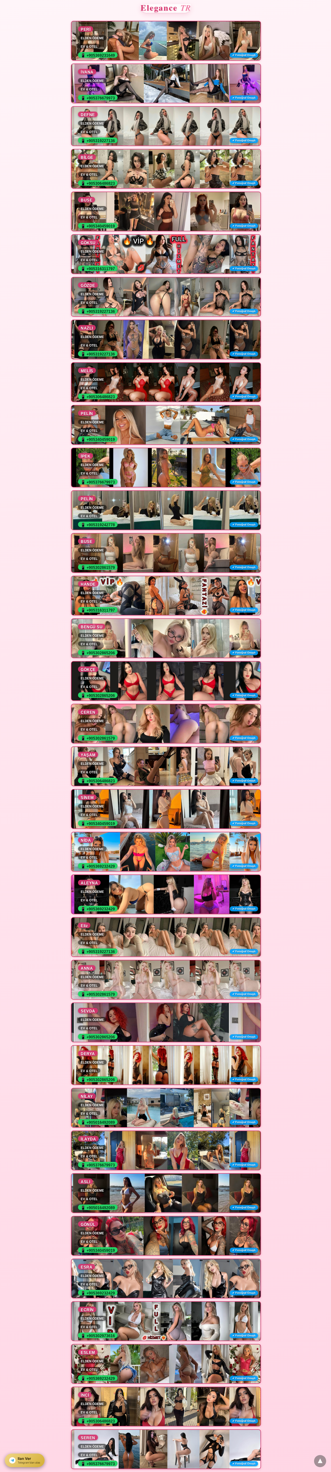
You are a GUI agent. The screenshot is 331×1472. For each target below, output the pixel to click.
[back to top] (320, 1461)
